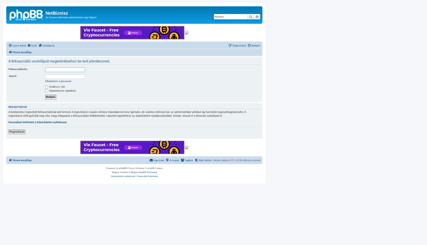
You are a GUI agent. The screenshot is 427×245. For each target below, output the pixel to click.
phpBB (122, 168)
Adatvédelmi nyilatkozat (51, 122)
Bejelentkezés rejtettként (62, 90)
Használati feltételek (21, 122)
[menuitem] (32, 45)
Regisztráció (16, 131)
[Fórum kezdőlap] (26, 14)
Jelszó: (12, 76)
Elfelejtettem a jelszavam (58, 81)
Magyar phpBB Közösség (144, 172)
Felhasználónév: (18, 69)
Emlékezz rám (57, 86)
